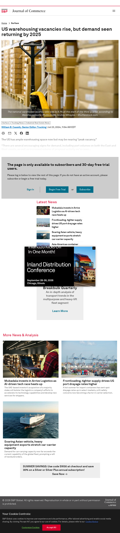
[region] (60, 521)
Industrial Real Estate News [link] (37, 123)
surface (15, 23)
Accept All (51, 527)
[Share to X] (15, 133)
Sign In (30, 189)
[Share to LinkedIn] (27, 133)
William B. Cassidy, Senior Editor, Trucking (23, 127)
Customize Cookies (31, 527)
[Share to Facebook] (21, 133)
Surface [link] (5, 123)
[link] (60, 300)
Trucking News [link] (18, 123)
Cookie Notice (91, 522)
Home (4, 23)
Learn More (60, 311)
